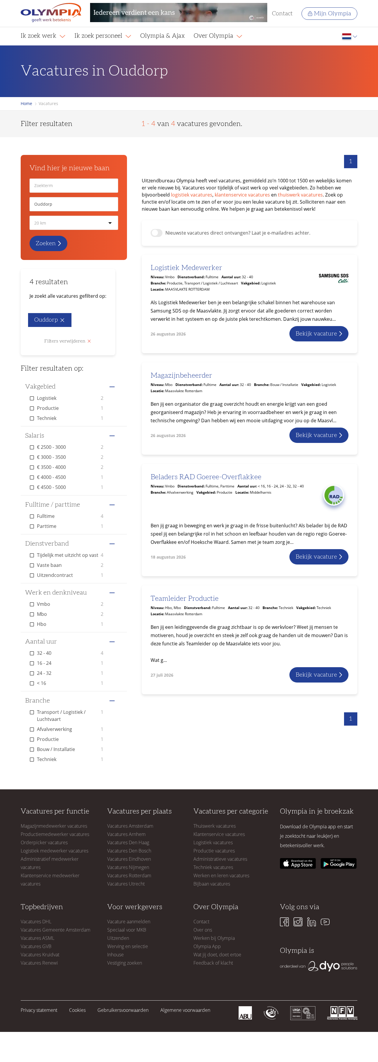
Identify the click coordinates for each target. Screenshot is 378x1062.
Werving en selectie (127, 946)
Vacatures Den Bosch (129, 850)
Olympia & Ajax (162, 36)
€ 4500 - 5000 (70, 487)
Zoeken (46, 243)
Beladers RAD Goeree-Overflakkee (206, 477)
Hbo (70, 624)
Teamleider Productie (185, 598)
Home (26, 103)
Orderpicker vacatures (44, 842)
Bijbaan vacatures (211, 884)
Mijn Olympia (332, 14)
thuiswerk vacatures (300, 195)
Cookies (77, 1010)
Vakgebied (40, 386)
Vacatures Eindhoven (129, 859)
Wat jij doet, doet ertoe (217, 954)
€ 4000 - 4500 (70, 477)
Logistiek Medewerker (186, 267)
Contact (282, 14)
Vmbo (70, 604)
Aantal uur (41, 641)
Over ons (202, 930)
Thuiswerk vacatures (214, 826)
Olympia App (207, 946)
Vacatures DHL (36, 921)
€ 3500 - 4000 (70, 467)
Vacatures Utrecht (126, 884)
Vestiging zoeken (124, 963)
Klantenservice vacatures (219, 834)
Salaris (34, 435)
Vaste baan (70, 565)
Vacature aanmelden (128, 921)
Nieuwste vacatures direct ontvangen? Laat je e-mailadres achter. (237, 233)
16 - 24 (70, 663)
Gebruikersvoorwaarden (123, 1010)
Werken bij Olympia (214, 938)
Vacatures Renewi (39, 963)
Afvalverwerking (70, 729)
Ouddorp (46, 320)
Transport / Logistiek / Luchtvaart (70, 715)
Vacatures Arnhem (126, 834)
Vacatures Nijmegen (128, 867)
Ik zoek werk (39, 36)
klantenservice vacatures (242, 195)
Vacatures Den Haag (128, 842)
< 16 (70, 683)
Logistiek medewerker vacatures (54, 850)
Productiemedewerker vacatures (55, 834)
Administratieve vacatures (220, 859)
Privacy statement (39, 1010)
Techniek (70, 418)
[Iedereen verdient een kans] (178, 13)
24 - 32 (70, 673)
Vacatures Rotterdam (129, 875)
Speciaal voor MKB (126, 930)
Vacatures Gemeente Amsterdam (55, 930)
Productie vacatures (214, 850)
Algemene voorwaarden (185, 1010)
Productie (70, 408)
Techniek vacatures (213, 867)
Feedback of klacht (213, 963)
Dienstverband (47, 543)
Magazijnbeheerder (181, 375)
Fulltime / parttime (52, 504)
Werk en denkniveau (56, 592)
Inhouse (115, 954)
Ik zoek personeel (99, 36)
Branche (37, 700)
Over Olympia (214, 36)
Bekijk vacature (316, 334)
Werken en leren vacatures (221, 875)
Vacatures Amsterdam (130, 826)
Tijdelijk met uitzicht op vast (70, 555)
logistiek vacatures (191, 195)
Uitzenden (118, 938)
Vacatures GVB (36, 946)
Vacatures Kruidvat (40, 954)
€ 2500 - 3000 (70, 447)
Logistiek (70, 398)
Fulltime (70, 516)
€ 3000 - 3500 (70, 457)
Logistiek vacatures (213, 842)
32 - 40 (70, 653)
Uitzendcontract (70, 575)
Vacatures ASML (37, 938)
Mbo (70, 614)
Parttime (70, 526)
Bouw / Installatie (70, 749)
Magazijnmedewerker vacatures (54, 826)
